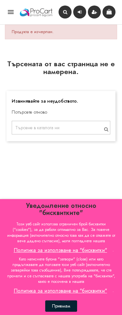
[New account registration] (94, 12)
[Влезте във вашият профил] (79, 12)
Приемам (61, 306)
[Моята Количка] (108, 12)
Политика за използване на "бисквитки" (60, 250)
